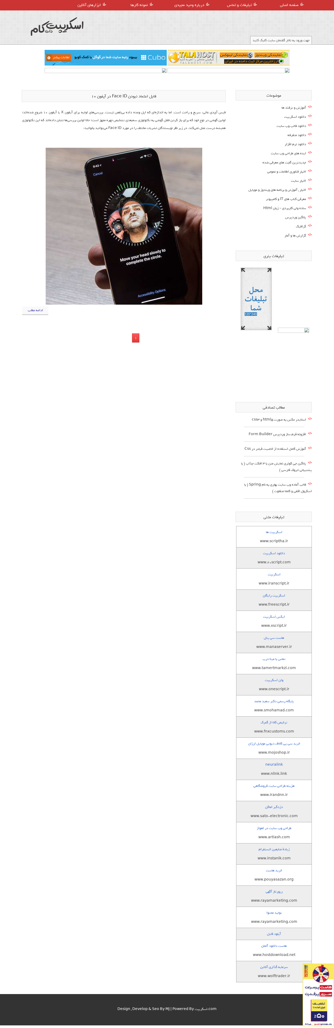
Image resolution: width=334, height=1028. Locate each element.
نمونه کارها (139, 5)
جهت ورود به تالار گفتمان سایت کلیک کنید (281, 40)
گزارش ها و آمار (295, 235)
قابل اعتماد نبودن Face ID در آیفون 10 (123, 96)
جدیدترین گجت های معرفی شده (284, 162)
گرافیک (301, 226)
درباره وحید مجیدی (189, 5)
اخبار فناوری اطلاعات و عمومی (286, 171)
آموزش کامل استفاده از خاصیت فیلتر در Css (275, 449)
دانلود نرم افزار (295, 144)
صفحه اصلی (289, 5)
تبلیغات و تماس (239, 5)
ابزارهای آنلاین (89, 5)
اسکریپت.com (206, 1009)
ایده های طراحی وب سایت (288, 153)
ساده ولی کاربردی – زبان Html (284, 208)
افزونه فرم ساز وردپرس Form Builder (277, 434)
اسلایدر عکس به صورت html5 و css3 (279, 419)
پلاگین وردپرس (295, 217)
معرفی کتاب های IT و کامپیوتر (286, 199)
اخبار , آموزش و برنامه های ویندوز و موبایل (277, 190)
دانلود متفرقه (297, 135)
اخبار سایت (298, 181)
